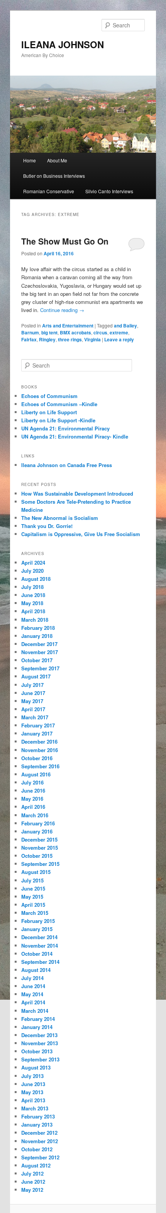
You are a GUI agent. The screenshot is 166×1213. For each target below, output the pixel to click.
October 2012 (37, 1149)
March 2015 (34, 912)
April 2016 (33, 806)
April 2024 (33, 562)
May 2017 (32, 701)
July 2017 (32, 684)
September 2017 (40, 668)
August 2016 (36, 774)
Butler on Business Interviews (54, 175)
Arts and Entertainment (67, 325)
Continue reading (62, 310)
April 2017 (33, 709)
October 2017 (37, 660)
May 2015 (32, 896)
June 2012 (33, 1181)
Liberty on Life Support (49, 412)
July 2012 (32, 1173)
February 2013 (38, 1116)
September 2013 (40, 1059)
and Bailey (125, 325)
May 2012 (32, 1189)
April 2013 (33, 1100)
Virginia (92, 339)
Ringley (47, 339)
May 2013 (32, 1092)
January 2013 (37, 1124)
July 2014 (32, 978)
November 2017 (39, 652)
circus (100, 332)
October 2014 (37, 953)
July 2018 (32, 586)
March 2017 (34, 717)
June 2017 (33, 693)
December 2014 (39, 937)
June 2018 (33, 595)
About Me (57, 160)
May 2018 (32, 603)
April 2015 (33, 904)
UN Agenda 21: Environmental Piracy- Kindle (74, 436)
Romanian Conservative (48, 191)
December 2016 (39, 741)
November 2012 (39, 1141)
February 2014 (38, 1018)
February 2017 (38, 725)
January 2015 (37, 929)
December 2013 (39, 1035)
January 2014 (37, 1027)
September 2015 (40, 863)
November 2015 (39, 847)
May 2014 (32, 994)
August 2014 (36, 969)
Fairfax (29, 339)
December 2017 (39, 644)
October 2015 (37, 855)
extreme (119, 332)
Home (29, 160)
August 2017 (36, 676)
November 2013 (39, 1043)
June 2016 (33, 790)
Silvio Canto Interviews (109, 191)
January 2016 (37, 831)
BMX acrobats (75, 332)
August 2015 (36, 872)
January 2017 (37, 733)
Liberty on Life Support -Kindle (58, 420)
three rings (70, 339)
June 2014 (33, 986)
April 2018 (33, 611)
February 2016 (38, 823)
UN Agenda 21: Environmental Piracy (65, 428)
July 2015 (32, 880)
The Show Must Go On (64, 241)
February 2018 (38, 627)
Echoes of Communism (49, 396)
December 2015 (39, 839)
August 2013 (36, 1067)
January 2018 (37, 635)
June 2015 (33, 888)
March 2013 (34, 1108)
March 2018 (34, 619)
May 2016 (32, 798)
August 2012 (36, 1165)
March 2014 (34, 1010)
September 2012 (40, 1157)
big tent (49, 332)
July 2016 (32, 782)
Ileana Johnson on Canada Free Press (66, 465)
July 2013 (32, 1076)
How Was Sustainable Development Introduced (77, 493)
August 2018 (36, 578)
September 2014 (40, 961)
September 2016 (40, 766)
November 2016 (39, 750)
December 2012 (39, 1132)
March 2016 (34, 815)
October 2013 (37, 1051)
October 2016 (37, 758)
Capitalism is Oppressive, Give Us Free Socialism (80, 534)
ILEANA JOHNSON (62, 44)
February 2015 (38, 921)
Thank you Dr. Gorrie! (47, 526)
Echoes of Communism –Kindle (59, 404)
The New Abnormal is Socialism (59, 517)
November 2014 (39, 945)
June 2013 (33, 1084)
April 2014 (33, 1002)
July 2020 (32, 570)
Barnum (30, 332)
